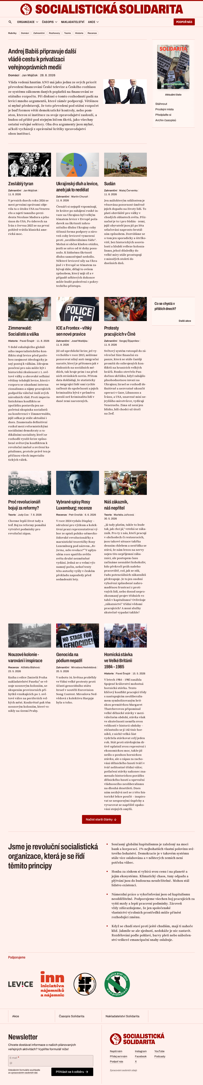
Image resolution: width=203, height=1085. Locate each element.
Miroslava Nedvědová (83, 667)
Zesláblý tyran (20, 183)
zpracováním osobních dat (24, 1073)
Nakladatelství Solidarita (122, 1016)
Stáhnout (161, 103)
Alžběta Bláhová (30, 667)
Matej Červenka (128, 190)
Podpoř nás (184, 22)
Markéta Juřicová (124, 514)
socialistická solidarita (109, 9)
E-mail (14, 1057)
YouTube (159, 1051)
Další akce (185, 320)
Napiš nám (116, 1051)
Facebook (141, 1056)
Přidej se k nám (118, 1056)
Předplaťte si (163, 114)
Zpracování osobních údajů (123, 1070)
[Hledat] (10, 22)
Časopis (48, 22)
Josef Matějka (79, 341)
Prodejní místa (164, 109)
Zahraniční (39, 33)
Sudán (109, 183)
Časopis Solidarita (71, 1016)
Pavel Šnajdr (27, 341)
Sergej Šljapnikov (129, 341)
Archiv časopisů (165, 120)
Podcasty (159, 1056)
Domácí (25, 33)
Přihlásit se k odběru (70, 1071)
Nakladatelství (72, 22)
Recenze (92, 33)
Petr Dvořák (76, 514)
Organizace (26, 22)
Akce (15, 1016)
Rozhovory (54, 33)
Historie (79, 33)
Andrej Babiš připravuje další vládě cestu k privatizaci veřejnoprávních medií (42, 59)
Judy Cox (23, 514)
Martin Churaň (79, 196)
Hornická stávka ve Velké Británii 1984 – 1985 (118, 660)
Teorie (67, 33)
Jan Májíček (30, 75)
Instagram (141, 1051)
